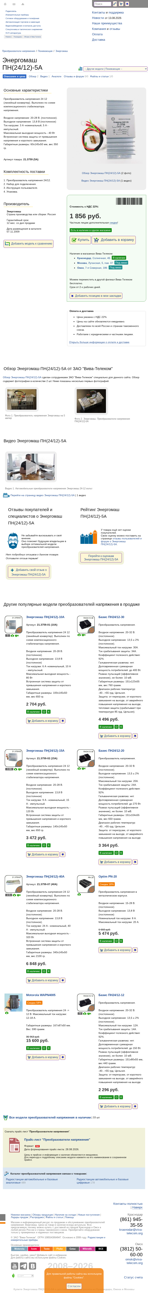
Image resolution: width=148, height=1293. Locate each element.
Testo (47, 1249)
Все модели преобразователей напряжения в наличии (49, 1117)
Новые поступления (89, 1215)
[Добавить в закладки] (62, 720)
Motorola (19, 1249)
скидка (113, 222)
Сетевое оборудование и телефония (22, 18)
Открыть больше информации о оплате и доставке (99, 342)
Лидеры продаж (19, 1217)
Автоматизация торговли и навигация (23, 22)
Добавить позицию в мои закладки (97, 295)
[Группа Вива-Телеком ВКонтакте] (33, 1265)
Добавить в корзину (117, 240)
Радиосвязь (11, 11)
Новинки (8, 37)
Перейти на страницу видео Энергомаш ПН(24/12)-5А (42, 495)
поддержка (116, 12)
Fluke (59, 1249)
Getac (72, 1249)
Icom (34, 1249)
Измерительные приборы (17, 15)
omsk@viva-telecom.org (134, 1261)
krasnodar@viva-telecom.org (131, 1231)
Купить (83, 240)
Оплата (97, 34)
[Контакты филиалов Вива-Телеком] (115, 4)
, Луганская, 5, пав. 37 (95, 262)
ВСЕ (101, 1249)
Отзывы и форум (74, 76)
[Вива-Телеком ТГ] (24, 1265)
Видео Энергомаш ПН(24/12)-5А (100, 180)
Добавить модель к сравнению (31, 243)
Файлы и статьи (99, 76)
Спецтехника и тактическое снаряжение (24, 29)
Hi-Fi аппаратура (13, 33)
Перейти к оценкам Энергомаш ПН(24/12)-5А (101, 557)
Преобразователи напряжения (18, 51)
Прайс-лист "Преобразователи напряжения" (57, 1139)
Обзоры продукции (42, 1215)
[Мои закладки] (127, 3)
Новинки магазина (21, 1215)
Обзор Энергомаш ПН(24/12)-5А (101, 173)
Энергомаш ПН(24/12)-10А (45, 617)
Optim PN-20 (108, 876)
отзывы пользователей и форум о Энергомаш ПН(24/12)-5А (121, 541)
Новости (98, 18)
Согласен (74, 1286)
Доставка (98, 39)
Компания (99, 29)
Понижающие (45, 51)
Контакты (98, 12)
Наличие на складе (65, 1215)
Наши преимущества (107, 23)
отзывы (115, 29)
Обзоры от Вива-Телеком (32, 37)
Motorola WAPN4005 (40, 995)
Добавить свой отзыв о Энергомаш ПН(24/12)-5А (29, 572)
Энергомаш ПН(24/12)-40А (45, 876)
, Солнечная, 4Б (93, 258)
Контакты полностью (128, 1203)
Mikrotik (87, 1249)
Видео (44, 76)
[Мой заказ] (121, 3)
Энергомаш (61, 51)
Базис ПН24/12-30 (111, 617)
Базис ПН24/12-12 (111, 995)
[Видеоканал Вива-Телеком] (15, 1265)
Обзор (32, 76)
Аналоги (56, 76)
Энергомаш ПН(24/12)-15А (45, 750)
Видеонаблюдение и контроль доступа (23, 26)
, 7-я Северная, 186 (92, 267)
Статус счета (133, 1277)
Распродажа (17, 37)
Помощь (69, 1217)
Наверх (137, 1207)
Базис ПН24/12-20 (111, 750)
